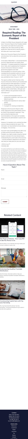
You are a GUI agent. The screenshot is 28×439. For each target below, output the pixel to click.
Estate (14, 429)
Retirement (14, 426)
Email (2, 179)
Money (14, 435)
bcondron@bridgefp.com (14, 421)
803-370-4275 (16, 416)
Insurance (14, 431)
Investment (14, 427)
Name (2, 170)
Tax (14, 433)
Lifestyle (14, 437)
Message (3, 188)
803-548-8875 (15, 414)
